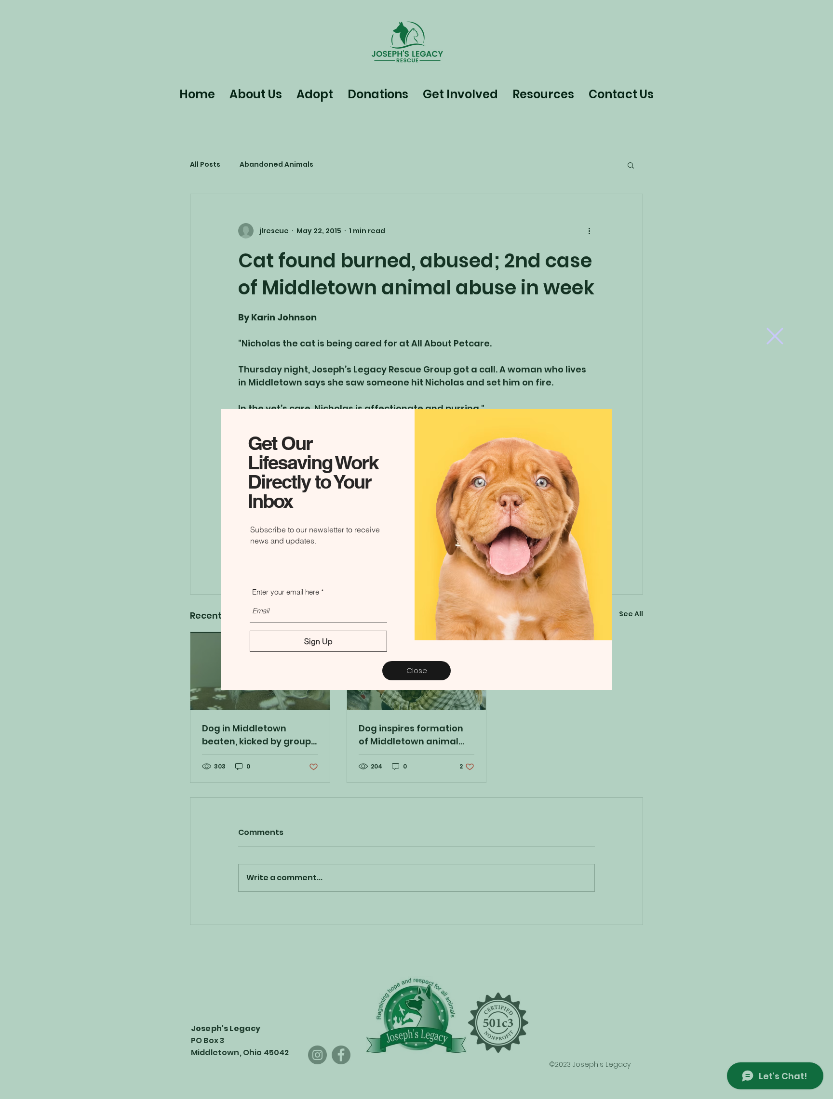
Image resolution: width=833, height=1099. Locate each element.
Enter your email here (285, 592)
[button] (774, 336)
